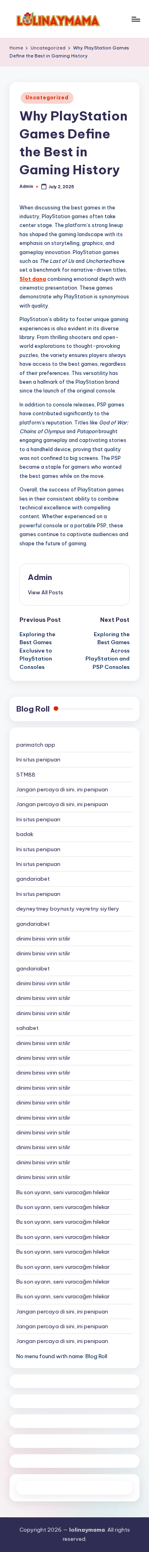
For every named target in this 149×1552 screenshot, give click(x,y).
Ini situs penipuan (38, 759)
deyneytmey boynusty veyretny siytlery (67, 908)
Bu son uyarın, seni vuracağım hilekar (63, 1192)
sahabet (27, 1027)
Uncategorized (46, 98)
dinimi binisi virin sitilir (43, 938)
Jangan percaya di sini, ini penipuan (62, 789)
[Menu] (135, 19)
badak (24, 834)
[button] (45, 592)
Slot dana (32, 279)
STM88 (25, 774)
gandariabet (33, 878)
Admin (40, 577)
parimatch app (35, 744)
